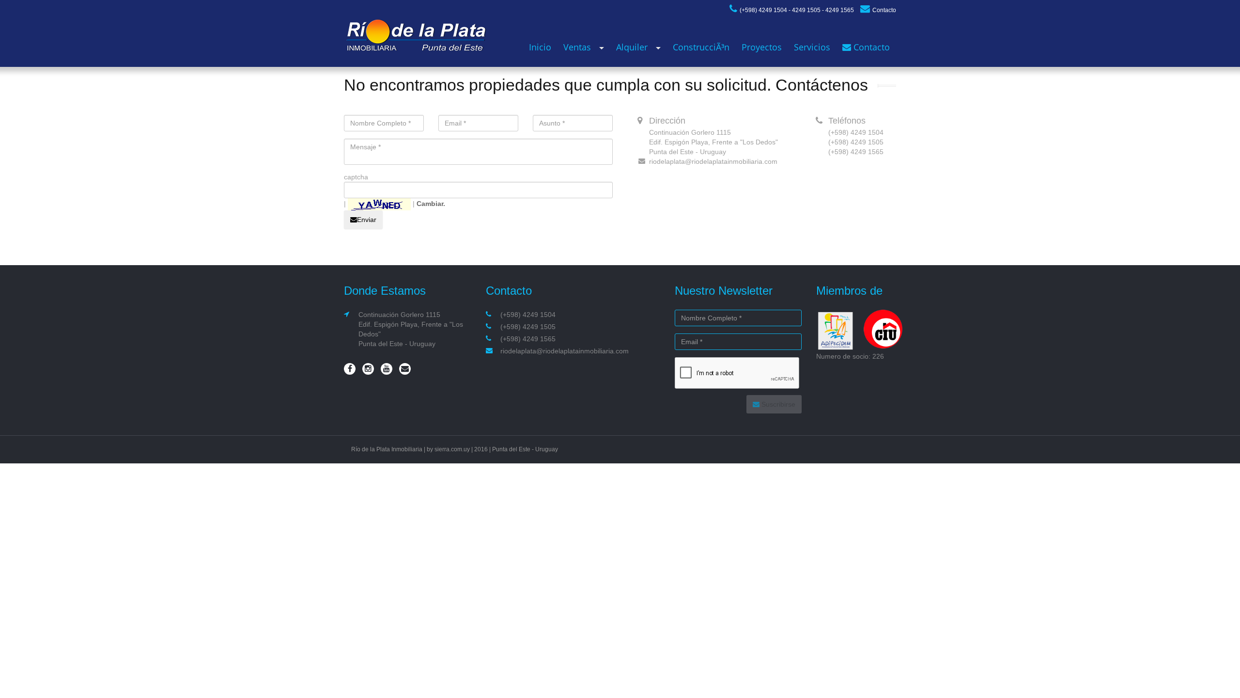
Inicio (540, 47)
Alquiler (632, 47)
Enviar (366, 219)
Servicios (812, 47)
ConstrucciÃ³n (701, 47)
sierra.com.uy (452, 449)
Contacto (884, 10)
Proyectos (762, 47)
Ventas (577, 47)
